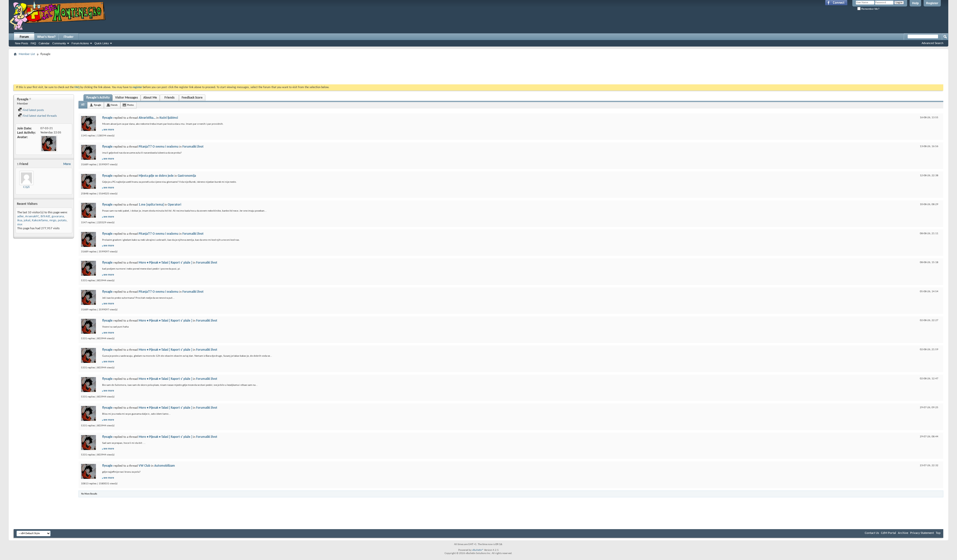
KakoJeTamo (40, 220)
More (67, 164)
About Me (150, 97)
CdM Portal (888, 533)
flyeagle (97, 105)
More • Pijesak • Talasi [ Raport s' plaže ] (165, 262)
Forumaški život (193, 146)
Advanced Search (932, 43)
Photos (130, 105)
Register (932, 3)
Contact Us (872, 533)
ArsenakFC (32, 216)
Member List (27, 54)
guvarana (58, 216)
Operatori (174, 204)
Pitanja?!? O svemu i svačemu (158, 146)
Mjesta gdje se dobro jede (156, 175)
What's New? (46, 37)
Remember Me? (870, 8)
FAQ (33, 43)
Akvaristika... (147, 117)
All (82, 105)
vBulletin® (477, 550)
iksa (19, 220)
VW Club (144, 465)
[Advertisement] (478, 68)
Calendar (44, 43)
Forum (24, 37)
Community (59, 43)
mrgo (52, 220)
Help (915, 3)
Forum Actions (80, 43)
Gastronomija (187, 175)
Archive (903, 533)
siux (19, 224)
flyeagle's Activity (98, 97)
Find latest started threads (39, 115)
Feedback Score (192, 97)
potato (62, 220)
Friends (169, 97)
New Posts (21, 43)
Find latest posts (33, 110)
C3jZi (26, 187)
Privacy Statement (922, 533)
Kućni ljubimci (169, 117)
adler (20, 216)
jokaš (27, 220)
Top (938, 533)
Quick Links (101, 43)
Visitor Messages (126, 97)
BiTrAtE (45, 216)
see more (108, 129)
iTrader (69, 37)
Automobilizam (164, 465)
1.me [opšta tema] (151, 204)
